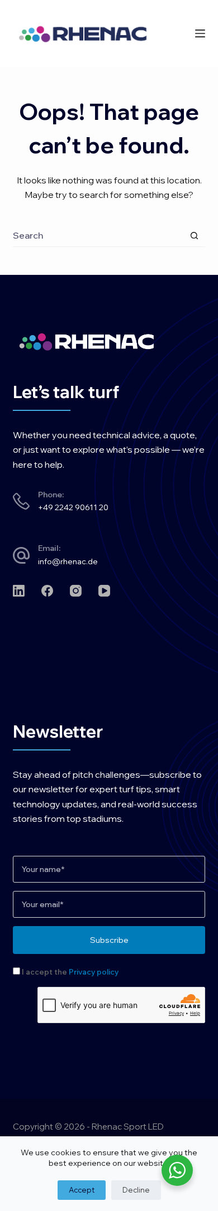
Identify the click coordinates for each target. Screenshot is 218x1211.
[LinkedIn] (19, 591)
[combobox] (98, 235)
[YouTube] (104, 591)
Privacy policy (94, 971)
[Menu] (200, 33)
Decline (136, 1189)
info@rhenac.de (68, 561)
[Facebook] (47, 591)
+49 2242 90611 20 (73, 507)
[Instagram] (76, 591)
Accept (81, 1189)
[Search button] (194, 235)
